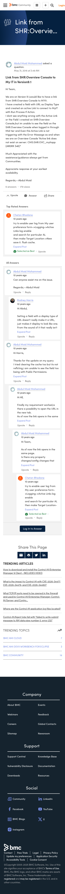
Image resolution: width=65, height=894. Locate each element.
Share (51, 195)
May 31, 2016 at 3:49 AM (26, 70)
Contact (8, 852)
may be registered (30, 878)
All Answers (12, 262)
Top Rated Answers (17, 206)
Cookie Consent (38, 859)
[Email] (21, 555)
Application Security (46, 856)
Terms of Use (52, 868)
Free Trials (22, 852)
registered (9, 878)
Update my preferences (19, 856)
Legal (35, 852)
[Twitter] (36, 555)
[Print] (28, 555)
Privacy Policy (50, 852)
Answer (33, 195)
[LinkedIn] (44, 555)
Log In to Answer (32, 528)
